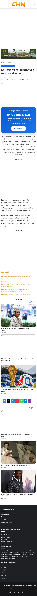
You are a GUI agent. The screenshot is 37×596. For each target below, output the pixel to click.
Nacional (3, 575)
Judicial (3, 572)
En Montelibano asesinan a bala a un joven (17, 294)
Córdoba (8, 62)
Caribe (3, 578)
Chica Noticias (6, 77)
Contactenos (4, 519)
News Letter (4, 517)
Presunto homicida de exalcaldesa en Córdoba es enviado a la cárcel (14, 291)
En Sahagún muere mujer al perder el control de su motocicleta (16, 285)
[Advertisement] (18, 27)
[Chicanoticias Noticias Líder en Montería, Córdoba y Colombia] (18, 4)
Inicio (3, 62)
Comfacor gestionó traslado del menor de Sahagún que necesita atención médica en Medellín (16, 279)
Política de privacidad (7, 522)
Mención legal (5, 514)
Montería (11, 66)
